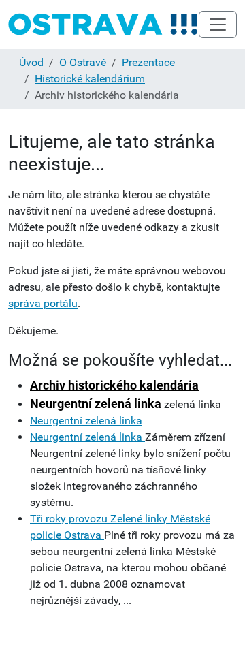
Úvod (31, 62)
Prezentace (148, 62)
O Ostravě (82, 62)
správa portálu (43, 303)
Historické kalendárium (90, 78)
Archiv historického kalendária (114, 385)
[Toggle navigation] (218, 24)
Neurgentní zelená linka (97, 403)
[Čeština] (103, 24)
